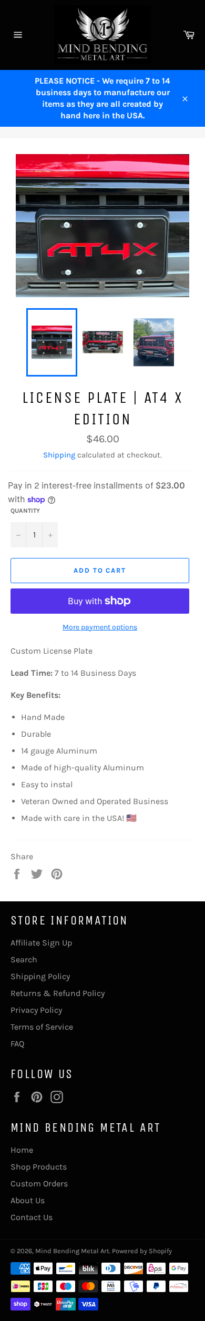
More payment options (100, 627)
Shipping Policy (40, 976)
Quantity (25, 510)
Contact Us (32, 1217)
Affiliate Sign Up (41, 943)
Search (24, 959)
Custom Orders (39, 1183)
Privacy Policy (36, 1010)
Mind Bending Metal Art (72, 1251)
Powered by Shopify (142, 1251)
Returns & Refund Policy (58, 993)
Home (22, 1150)
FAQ (17, 1044)
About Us (28, 1200)
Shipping (59, 455)
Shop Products (39, 1167)
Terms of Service (42, 1027)
